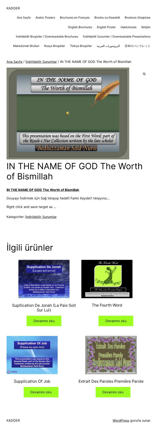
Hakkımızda (128, 27)
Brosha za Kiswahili (107, 17)
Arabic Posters (45, 17)
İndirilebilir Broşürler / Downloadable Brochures (47, 36)
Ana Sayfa (24, 17)
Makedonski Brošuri (26, 46)
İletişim (145, 27)
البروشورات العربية (108, 46)
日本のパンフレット (137, 46)
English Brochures (80, 27)
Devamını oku (44, 321)
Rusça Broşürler (54, 46)
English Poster (106, 27)
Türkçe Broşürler (81, 46)
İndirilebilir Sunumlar (41, 62)
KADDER (13, 8)
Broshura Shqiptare (137, 17)
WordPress (121, 420)
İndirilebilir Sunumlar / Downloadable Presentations (116, 36)
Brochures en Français (75, 17)
